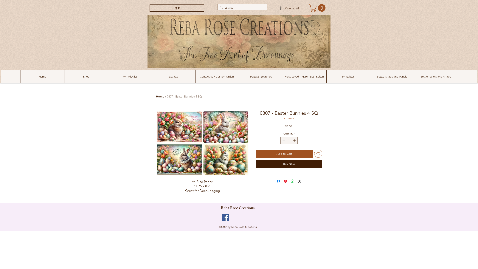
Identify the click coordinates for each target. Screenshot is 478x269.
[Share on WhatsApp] (292, 181)
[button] (261, 76)
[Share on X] (299, 181)
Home (160, 96)
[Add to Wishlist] (318, 154)
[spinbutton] (289, 140)
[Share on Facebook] (278, 181)
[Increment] (294, 140)
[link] (318, 8)
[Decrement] (283, 140)
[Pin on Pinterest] (285, 181)
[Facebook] (225, 217)
